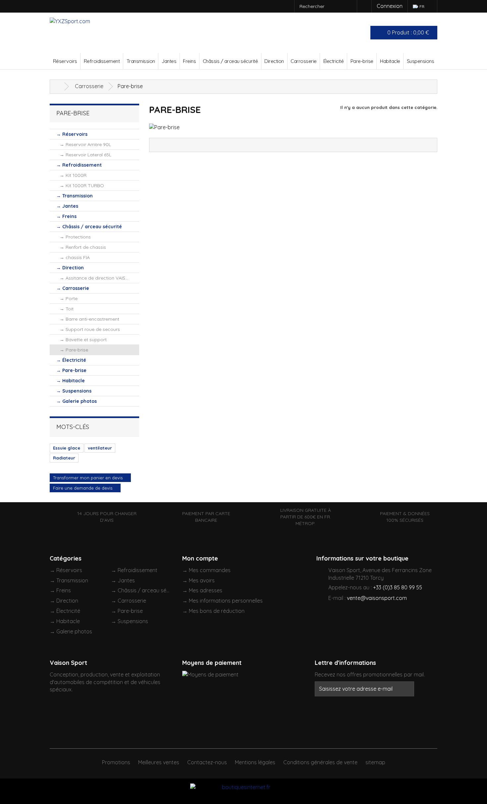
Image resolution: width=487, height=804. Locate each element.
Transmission (141, 61)
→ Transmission (74, 196)
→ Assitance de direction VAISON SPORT (99, 278)
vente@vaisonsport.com (377, 598)
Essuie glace (66, 448)
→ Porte (69, 298)
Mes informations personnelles (226, 600)
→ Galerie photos (76, 401)
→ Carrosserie (72, 288)
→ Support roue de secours (90, 329)
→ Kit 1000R (73, 175)
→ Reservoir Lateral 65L (85, 155)
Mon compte (200, 558)
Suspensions (420, 61)
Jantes (169, 61)
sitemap (375, 762)
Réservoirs (65, 61)
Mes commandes (210, 570)
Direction (274, 61)
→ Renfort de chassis (83, 247)
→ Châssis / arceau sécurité (89, 227)
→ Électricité (71, 360)
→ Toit (67, 309)
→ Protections (75, 237)
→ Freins (66, 216)
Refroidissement (102, 61)
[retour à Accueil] (58, 86)
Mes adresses (205, 590)
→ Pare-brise (74, 350)
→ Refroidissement (79, 165)
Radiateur (64, 457)
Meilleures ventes (158, 762)
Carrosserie (304, 61)
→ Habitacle (70, 381)
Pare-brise (362, 61)
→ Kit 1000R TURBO (82, 185)
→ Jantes (67, 206)
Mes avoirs (202, 580)
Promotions (116, 762)
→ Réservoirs (71, 134)
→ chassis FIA (75, 257)
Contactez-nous (207, 762)
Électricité (333, 61)
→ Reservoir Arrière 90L (85, 144)
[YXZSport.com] (92, 33)
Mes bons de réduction (216, 611)
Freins (189, 61)
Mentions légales (255, 762)
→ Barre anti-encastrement (89, 319)
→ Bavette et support (83, 340)
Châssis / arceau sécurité (230, 61)
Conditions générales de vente (320, 762)
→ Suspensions (73, 391)
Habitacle (390, 61)
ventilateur (100, 448)
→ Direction (70, 268)
